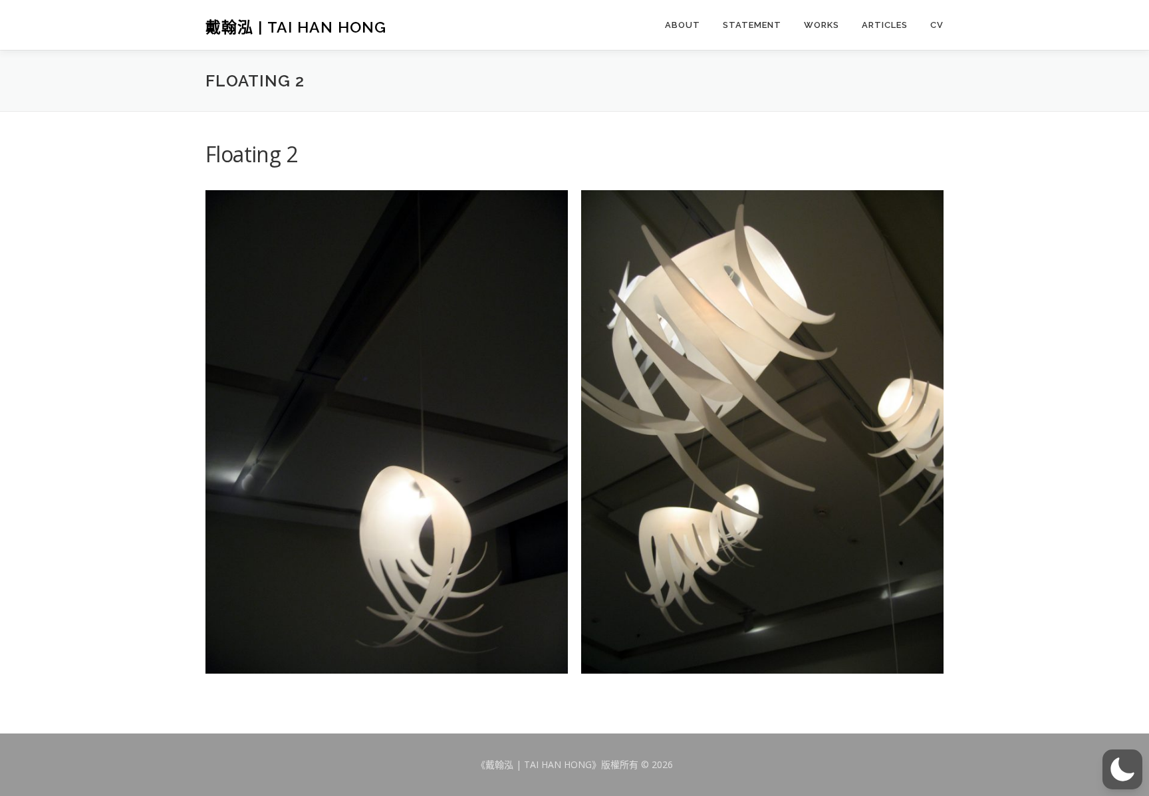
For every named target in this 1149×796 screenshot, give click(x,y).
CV (937, 25)
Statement (752, 25)
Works (821, 25)
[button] (1122, 769)
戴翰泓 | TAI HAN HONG (295, 26)
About (682, 25)
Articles (885, 25)
